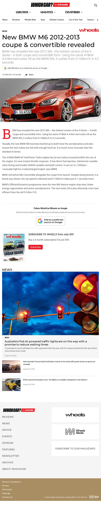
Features (8, 449)
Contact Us (7, 497)
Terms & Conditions (11, 482)
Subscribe (92, 19)
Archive (7, 462)
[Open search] (96, 5)
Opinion (7, 443)
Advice (7, 429)
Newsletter (10, 456)
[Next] (97, 20)
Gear (43, 19)
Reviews (16, 19)
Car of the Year (76, 19)
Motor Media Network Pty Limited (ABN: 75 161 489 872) (66, 497)
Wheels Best (30, 19)
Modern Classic (57, 19)
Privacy (5, 486)
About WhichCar (14, 469)
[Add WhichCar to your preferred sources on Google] (50, 221)
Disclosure (7, 489)
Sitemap (6, 493)
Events (7, 436)
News (4, 19)
